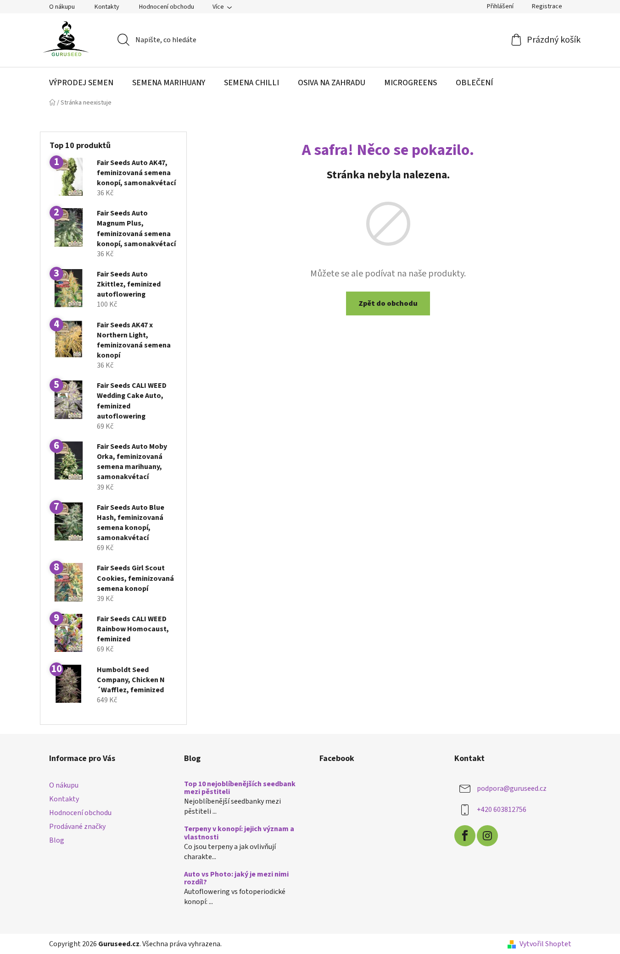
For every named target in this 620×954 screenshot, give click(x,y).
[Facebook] (464, 835)
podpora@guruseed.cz (512, 788)
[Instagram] (487, 835)
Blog (56, 840)
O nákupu (62, 6)
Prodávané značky (77, 827)
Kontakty (107, 6)
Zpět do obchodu (388, 303)
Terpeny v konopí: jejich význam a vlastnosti (239, 833)
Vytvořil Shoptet (545, 944)
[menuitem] (81, 83)
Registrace (547, 6)
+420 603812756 (501, 810)
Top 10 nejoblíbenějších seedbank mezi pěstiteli (240, 788)
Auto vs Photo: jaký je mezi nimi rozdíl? (236, 879)
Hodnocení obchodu (166, 6)
